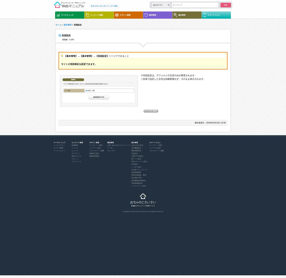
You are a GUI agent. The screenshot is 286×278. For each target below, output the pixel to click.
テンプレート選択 (95, 145)
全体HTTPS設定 (137, 156)
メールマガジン (59, 145)
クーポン (110, 148)
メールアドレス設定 (138, 186)
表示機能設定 (136, 148)
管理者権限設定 (137, 183)
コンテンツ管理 (96, 15)
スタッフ (75, 159)
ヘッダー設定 (136, 167)
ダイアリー (76, 153)
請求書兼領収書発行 (138, 180)
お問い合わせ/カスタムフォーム (119, 145)
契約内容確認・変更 (138, 175)
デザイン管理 (125, 15)
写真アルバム (76, 156)
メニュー (75, 148)
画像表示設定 (94, 153)
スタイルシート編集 (96, 150)
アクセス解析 (58, 148)
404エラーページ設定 (139, 161)
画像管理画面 (94, 156)
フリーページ (76, 161)
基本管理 (181, 15)
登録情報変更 (136, 172)
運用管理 (152, 15)
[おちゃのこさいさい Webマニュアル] (69, 7)
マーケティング (67, 15)
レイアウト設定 (95, 148)
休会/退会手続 (136, 178)
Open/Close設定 (137, 145)
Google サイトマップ (139, 170)
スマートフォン (214, 15)
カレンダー (111, 150)
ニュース (75, 150)
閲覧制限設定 (136, 150)
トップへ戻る (152, 111)
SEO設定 (134, 164)
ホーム (58, 25)
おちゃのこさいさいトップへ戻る (104, 6)
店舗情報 (75, 145)
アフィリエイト (59, 150)
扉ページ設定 (136, 159)
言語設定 (134, 153)
